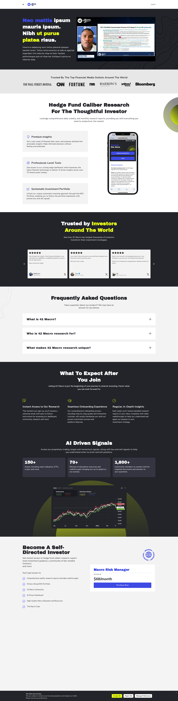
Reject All (128, 696)
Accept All (117, 696)
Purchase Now (122, 585)
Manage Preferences (143, 696)
